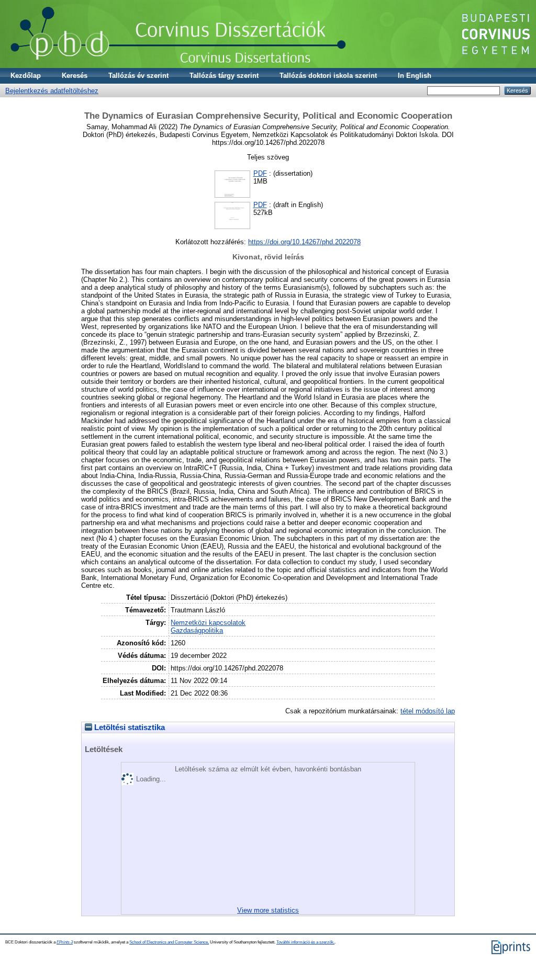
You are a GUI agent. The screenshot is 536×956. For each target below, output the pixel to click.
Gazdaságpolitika (197, 630)
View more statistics (268, 910)
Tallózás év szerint (138, 75)
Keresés (74, 75)
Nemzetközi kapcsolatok (208, 623)
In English (414, 75)
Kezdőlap (25, 75)
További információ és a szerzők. (305, 942)
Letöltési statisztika (128, 727)
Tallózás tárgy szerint (224, 75)
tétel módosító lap (427, 711)
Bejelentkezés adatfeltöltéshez (51, 91)
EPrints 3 (65, 942)
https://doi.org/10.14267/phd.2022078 (304, 242)
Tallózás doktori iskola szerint (328, 75)
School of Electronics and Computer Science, (169, 942)
